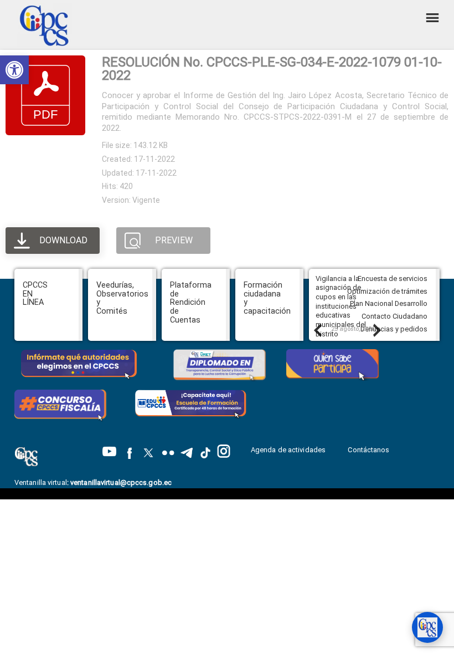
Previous (317, 329)
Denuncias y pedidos (393, 329)
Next (376, 329)
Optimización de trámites (387, 291)
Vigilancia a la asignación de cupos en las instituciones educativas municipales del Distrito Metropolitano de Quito (343, 315)
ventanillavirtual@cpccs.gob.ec (121, 482)
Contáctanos (369, 450)
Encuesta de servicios (392, 278)
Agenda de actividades (288, 450)
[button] (14, 69)
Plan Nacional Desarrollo (388, 303)
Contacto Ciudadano (394, 316)
